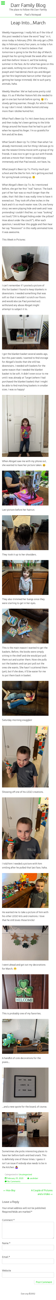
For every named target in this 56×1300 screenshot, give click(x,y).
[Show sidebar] (3, 3)
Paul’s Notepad (33, 14)
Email (6, 1256)
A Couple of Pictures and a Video (42, 1192)
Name (6, 1243)
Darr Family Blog (28, 5)
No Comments (13, 1181)
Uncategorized (25, 1174)
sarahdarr (34, 1178)
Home (18, 14)
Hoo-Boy (10, 1190)
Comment (8, 1219)
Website (6, 1270)
